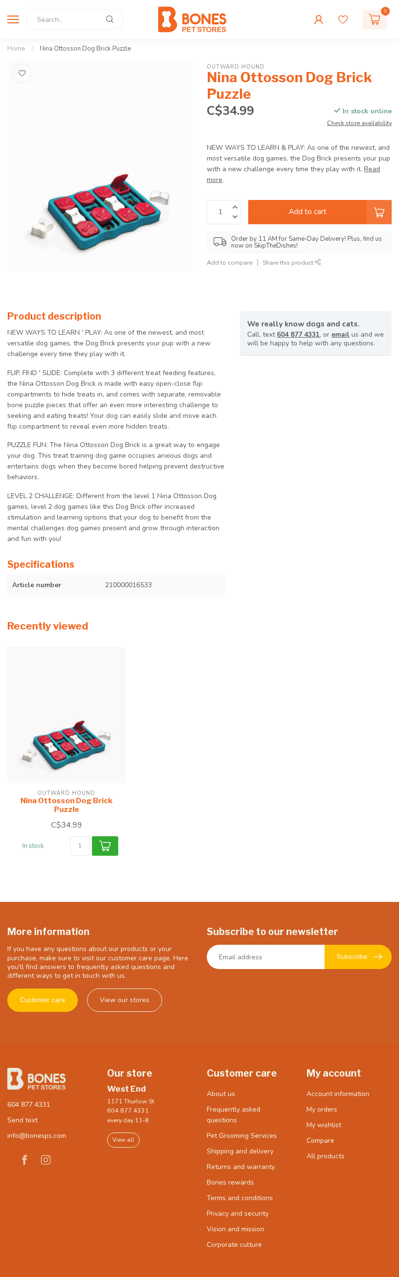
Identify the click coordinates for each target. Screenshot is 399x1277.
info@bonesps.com (36, 1135)
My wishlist (324, 1125)
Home (16, 48)
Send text (22, 1120)
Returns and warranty (241, 1166)
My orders (322, 1109)
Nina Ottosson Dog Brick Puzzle (85, 48)
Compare (320, 1140)
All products (326, 1156)
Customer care (42, 1000)
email (340, 334)
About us (221, 1093)
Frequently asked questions (233, 1115)
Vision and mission (235, 1229)
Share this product (289, 262)
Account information (338, 1093)
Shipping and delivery (240, 1151)
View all (123, 1140)
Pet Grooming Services (242, 1135)
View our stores (124, 1000)
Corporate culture (234, 1244)
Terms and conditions (240, 1198)
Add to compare (230, 262)
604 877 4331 (298, 334)
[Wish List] (343, 19)
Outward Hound (236, 67)
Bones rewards (230, 1182)
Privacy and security (238, 1213)
